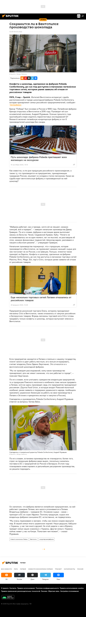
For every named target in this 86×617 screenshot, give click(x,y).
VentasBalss (15, 105)
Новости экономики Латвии (19, 539)
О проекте (5, 588)
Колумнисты (69, 569)
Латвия (23, 569)
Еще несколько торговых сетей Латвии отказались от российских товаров (41, 299)
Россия (80, 569)
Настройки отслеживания (69, 591)
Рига (16, 569)
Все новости (6, 569)
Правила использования (26, 588)
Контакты (13, 588)
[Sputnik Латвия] (11, 18)
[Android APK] (8, 597)
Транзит (58, 569)
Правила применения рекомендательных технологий (20, 591)
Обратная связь (53, 591)
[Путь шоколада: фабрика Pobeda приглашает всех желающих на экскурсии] (43, 140)
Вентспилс (33, 539)
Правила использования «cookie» (72, 588)
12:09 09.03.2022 (15, 32)
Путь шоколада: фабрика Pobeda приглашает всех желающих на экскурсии (39, 158)
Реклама (44, 591)
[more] (74, 164)
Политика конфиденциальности (47, 588)
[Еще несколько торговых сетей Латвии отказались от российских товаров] (43, 280)
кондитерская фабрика (46, 539)
